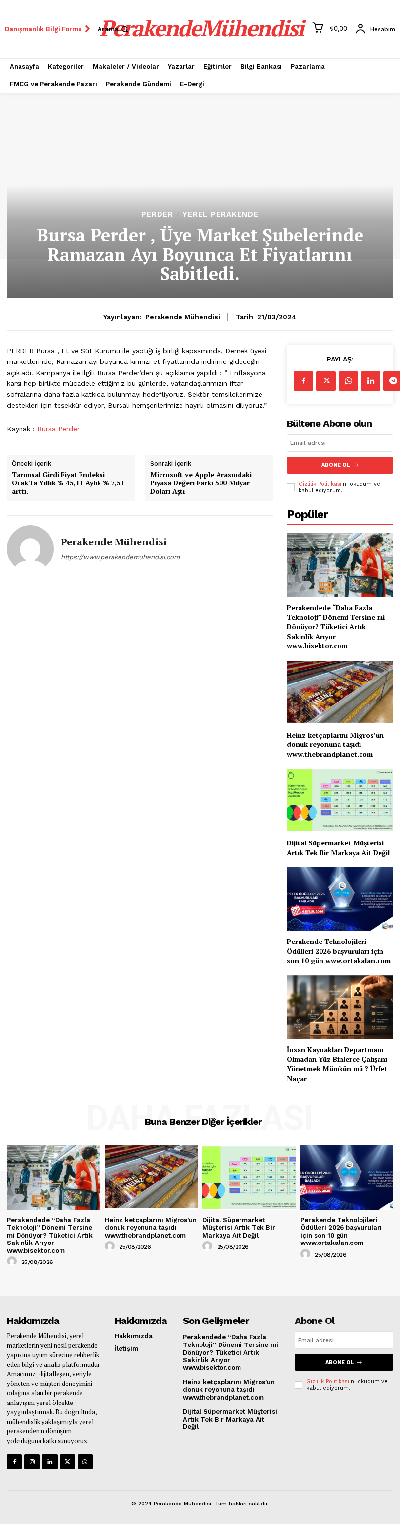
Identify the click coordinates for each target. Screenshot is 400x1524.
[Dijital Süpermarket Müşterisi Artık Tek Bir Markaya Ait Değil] (340, 800)
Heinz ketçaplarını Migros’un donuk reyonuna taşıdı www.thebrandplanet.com (335, 744)
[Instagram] (32, 1461)
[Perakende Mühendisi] (30, 548)
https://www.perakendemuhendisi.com (120, 557)
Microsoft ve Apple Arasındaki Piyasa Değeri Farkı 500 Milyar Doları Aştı (201, 483)
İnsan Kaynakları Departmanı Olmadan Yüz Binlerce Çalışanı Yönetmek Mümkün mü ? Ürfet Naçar (337, 1064)
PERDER (157, 214)
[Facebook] (303, 381)
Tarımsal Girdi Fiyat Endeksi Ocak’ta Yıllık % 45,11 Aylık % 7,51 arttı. (68, 483)
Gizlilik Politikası (320, 484)
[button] (114, 29)
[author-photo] (13, 1261)
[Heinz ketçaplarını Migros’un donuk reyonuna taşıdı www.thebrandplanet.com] (340, 692)
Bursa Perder (58, 429)
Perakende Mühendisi (182, 317)
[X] (326, 381)
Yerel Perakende (220, 214)
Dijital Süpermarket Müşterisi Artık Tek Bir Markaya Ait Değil (338, 847)
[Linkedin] (370, 381)
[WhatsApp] (348, 381)
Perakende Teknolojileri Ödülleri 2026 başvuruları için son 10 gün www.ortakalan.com (339, 951)
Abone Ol (335, 465)
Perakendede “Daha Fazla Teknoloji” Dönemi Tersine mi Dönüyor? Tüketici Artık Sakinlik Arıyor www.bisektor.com (336, 626)
